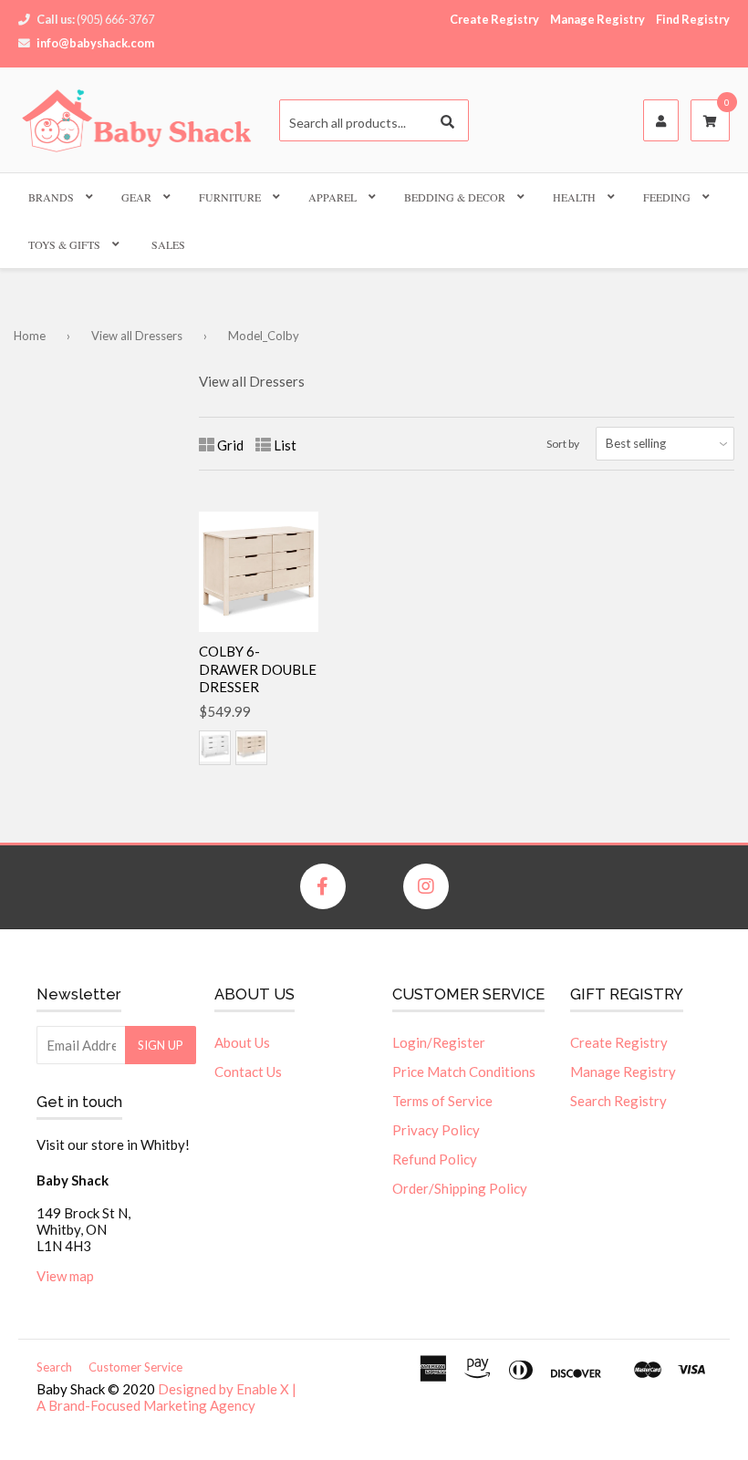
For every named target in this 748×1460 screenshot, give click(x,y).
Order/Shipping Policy (459, 1188)
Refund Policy (434, 1159)
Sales (168, 244)
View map (65, 1276)
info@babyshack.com (95, 43)
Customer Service (135, 1367)
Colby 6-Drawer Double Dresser (258, 669)
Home (30, 335)
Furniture (230, 197)
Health (574, 197)
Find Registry (693, 19)
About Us (242, 1042)
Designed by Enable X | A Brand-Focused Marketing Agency (166, 1397)
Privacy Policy (436, 1130)
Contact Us (248, 1071)
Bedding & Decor (454, 197)
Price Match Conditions (463, 1071)
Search (54, 1367)
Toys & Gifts (64, 244)
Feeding (667, 197)
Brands (51, 197)
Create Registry (494, 19)
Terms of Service (442, 1100)
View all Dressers (136, 335)
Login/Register (438, 1042)
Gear (136, 197)
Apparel (332, 197)
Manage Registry (597, 19)
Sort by (562, 443)
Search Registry (618, 1100)
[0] (710, 121)
